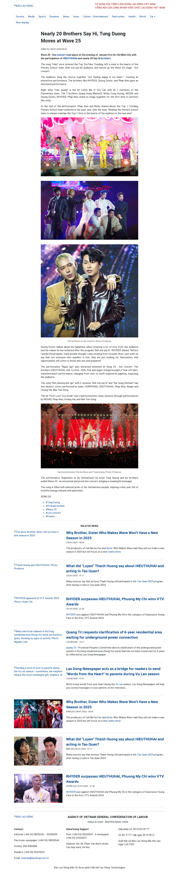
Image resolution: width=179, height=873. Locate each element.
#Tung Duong (53, 502)
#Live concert (53, 512)
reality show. (114, 551)
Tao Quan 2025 (145, 581)
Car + (152, 16)
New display (22, 22)
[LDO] (38, 533)
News (66, 16)
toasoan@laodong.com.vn (35, 858)
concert (61, 54)
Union (76, 16)
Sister (109, 548)
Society (20, 16)
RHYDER (71, 614)
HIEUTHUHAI (70, 58)
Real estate (118, 16)
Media (31, 16)
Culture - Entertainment (95, 16)
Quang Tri (71, 647)
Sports (42, 16)
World (142, 16)
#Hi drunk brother (55, 505)
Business (54, 16)
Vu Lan (119, 684)
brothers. (106, 58)
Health (132, 16)
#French (50, 516)
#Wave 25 (51, 509)
